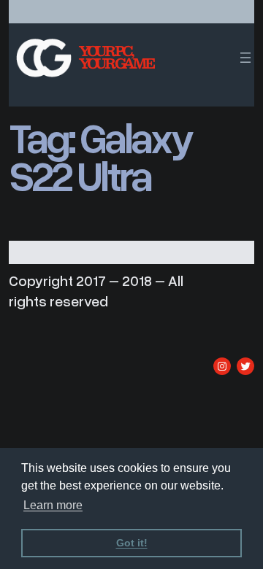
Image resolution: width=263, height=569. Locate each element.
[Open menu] (245, 57)
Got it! (132, 543)
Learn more (53, 505)
